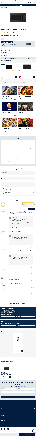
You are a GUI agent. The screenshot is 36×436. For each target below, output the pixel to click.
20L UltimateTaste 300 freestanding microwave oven (9, 44)
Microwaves (4, 7)
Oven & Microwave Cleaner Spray (17, 347)
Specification (12, 58)
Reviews (16, 58)
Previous (0, 5)
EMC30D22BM (20, 70)
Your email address (3, 391)
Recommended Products (5, 58)
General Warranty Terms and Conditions (7, 314)
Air (1, 408)
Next (34, 5)
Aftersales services (4, 413)
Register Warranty (18, 316)
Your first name (3, 388)
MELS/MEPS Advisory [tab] (18, 0)
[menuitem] (4, 2)
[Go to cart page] (32, 2)
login (10, 312)
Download (8, 189)
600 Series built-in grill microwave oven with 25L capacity (8, 73)
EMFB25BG (2, 70)
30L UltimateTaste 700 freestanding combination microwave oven (27, 73)
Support (19, 58)
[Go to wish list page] (30, 2)
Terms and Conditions (13, 394)
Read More (18, 325)
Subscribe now (18, 396)
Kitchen (2, 401)
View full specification (5, 178)
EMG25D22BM (3, 372)
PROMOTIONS (3, 420)
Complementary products (26, 58)
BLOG (2, 425)
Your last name (19, 388)
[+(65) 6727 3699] (33, 430)
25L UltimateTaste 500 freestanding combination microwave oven (6, 374)
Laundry (2, 403)
